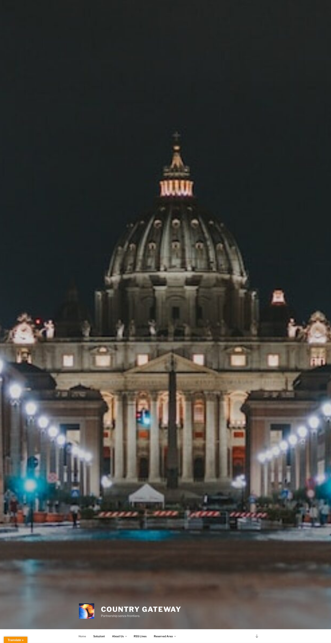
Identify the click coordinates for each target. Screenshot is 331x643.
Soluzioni (99, 636)
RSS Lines (140, 636)
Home (82, 636)
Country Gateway (141, 609)
